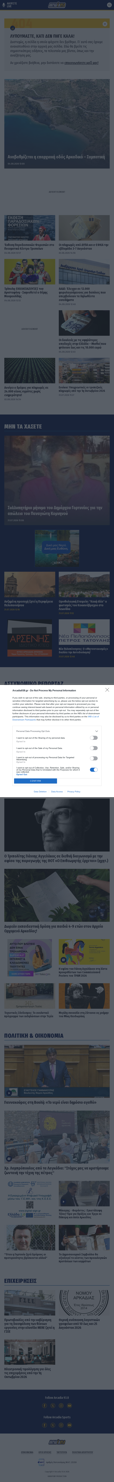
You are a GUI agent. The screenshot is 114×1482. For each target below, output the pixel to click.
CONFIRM (35, 781)
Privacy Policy (73, 791)
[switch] (94, 738)
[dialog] (57, 741)
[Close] (108, 691)
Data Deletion (40, 791)
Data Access (57, 791)
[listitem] (57, 731)
